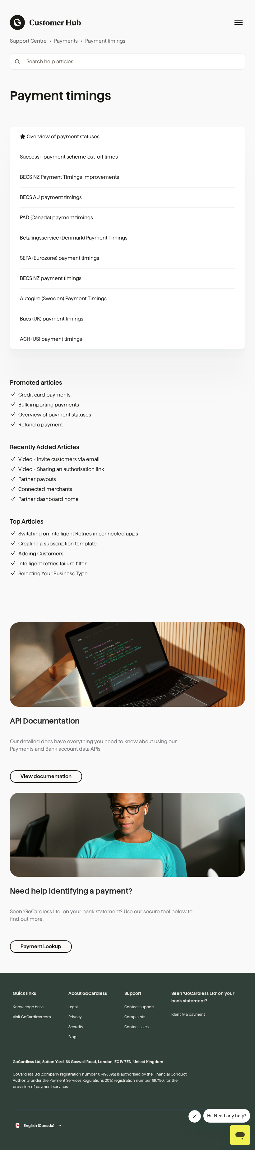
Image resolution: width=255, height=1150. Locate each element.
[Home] (45, 22)
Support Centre (28, 41)
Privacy (74, 1017)
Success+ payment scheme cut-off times (69, 156)
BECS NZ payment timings (50, 278)
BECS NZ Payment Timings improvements (69, 177)
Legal (73, 1007)
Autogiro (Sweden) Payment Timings (63, 298)
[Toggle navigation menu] (238, 22)
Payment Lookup (41, 946)
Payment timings (105, 41)
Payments (66, 41)
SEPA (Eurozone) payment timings (59, 258)
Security (75, 1027)
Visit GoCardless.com (32, 1017)
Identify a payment (188, 1014)
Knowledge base (28, 1007)
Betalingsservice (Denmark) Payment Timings (74, 237)
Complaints (134, 1017)
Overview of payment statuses (63, 136)
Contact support (139, 1007)
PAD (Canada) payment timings (56, 217)
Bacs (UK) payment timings (51, 318)
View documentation (46, 776)
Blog (72, 1037)
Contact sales (136, 1027)
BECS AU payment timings (51, 197)
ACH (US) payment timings (51, 339)
